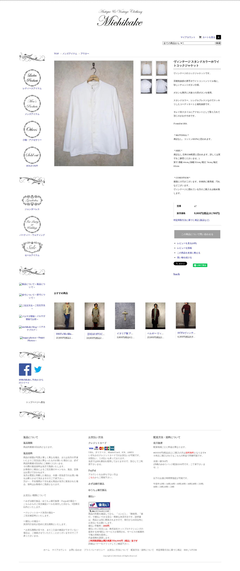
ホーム (46, 549)
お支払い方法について (117, 549)
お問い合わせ (75, 549)
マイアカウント (188, 37)
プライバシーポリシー (94, 549)
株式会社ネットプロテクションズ (125, 528)
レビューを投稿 (184, 248)
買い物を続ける (184, 257)
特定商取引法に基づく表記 (168, 549)
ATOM (193, 549)
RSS (186, 549)
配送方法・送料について (142, 549)
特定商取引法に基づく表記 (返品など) (191, 220)
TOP (56, 53)
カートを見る (211, 37)
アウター (85, 53)
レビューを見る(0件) (187, 243)
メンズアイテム (69, 53)
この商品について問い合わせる (197, 234)
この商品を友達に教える (188, 252)
